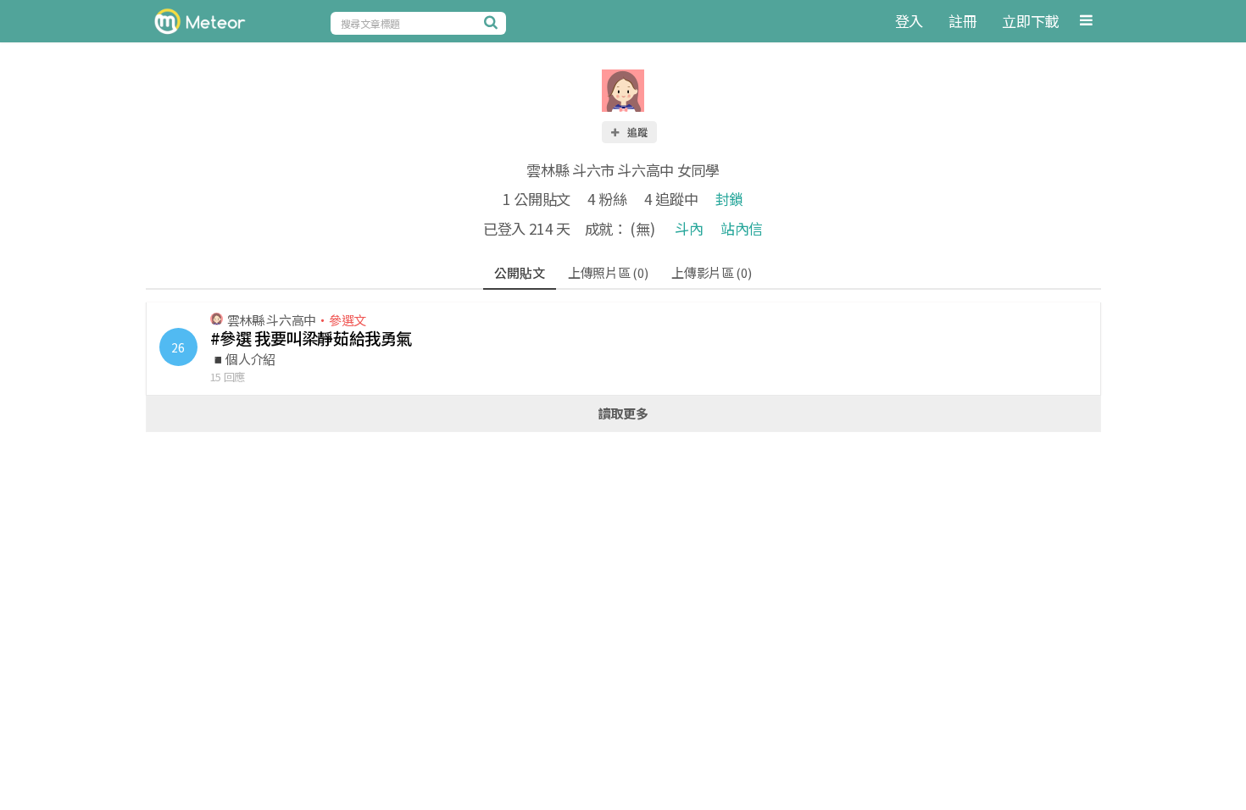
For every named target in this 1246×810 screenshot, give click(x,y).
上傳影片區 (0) (711, 272)
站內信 (741, 228)
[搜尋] (493, 22)
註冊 (962, 20)
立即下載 (1030, 20)
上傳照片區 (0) (608, 272)
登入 (909, 20)
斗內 (689, 228)
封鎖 (729, 198)
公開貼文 (519, 272)
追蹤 (637, 132)
